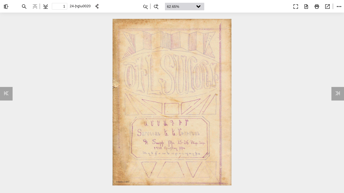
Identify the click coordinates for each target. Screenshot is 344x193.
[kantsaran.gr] (283, 6)
